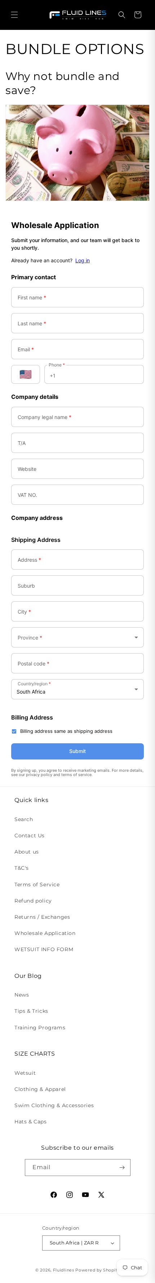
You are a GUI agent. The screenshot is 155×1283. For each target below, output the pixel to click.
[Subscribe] (122, 1167)
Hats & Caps (30, 1121)
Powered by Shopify (97, 1270)
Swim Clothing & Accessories (54, 1105)
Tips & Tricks (31, 1011)
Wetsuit (25, 1073)
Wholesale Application (45, 933)
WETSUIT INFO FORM (43, 949)
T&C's (21, 868)
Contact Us (29, 835)
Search (23, 819)
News (21, 995)
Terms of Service (37, 884)
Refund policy (33, 900)
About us (26, 851)
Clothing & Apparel (40, 1089)
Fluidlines (63, 1270)
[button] (14, 15)
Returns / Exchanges (42, 917)
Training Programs (39, 1027)
